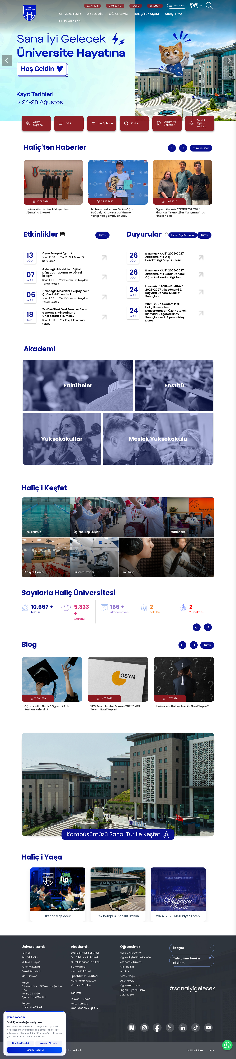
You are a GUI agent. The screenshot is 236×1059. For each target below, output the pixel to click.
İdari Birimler (29, 976)
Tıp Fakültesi (45, 370)
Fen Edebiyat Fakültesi (53, 397)
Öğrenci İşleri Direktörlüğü (135, 957)
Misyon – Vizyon (80, 999)
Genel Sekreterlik (32, 971)
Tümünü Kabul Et (34, 1049)
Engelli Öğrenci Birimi (132, 990)
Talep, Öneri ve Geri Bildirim (187, 960)
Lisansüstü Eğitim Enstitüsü (169, 385)
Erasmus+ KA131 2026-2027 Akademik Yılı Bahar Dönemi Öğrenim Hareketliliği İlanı (165, 274)
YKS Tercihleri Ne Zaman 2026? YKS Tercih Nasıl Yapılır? (115, 707)
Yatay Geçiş (127, 976)
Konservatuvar (47, 443)
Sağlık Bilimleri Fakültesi (97, 370)
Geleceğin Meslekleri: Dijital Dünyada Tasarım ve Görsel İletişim (62, 272)
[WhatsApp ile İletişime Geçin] (227, 1045)
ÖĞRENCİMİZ (118, 14)
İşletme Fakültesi (49, 388)
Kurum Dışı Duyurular (183, 235)
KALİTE (136, 5)
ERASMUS (155, 5)
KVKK (211, 1050)
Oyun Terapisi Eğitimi (57, 253)
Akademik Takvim (130, 962)
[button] (172, 148)
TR (200, 5)
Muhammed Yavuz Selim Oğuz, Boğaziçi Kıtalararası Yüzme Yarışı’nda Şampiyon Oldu (112, 212)
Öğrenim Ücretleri (130, 985)
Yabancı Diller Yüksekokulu (56, 434)
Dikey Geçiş (127, 980)
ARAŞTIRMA (173, 14)
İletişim (178, 948)
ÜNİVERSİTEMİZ (70, 14)
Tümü (102, 235)
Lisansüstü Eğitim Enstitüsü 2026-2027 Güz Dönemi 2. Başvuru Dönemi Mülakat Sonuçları (164, 291)
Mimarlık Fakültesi (92, 379)
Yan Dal (124, 971)
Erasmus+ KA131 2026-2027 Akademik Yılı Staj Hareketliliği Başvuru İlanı (164, 257)
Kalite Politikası (79, 1003)
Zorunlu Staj (127, 994)
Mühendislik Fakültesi (52, 379)
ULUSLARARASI (70, 21)
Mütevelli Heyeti (31, 962)
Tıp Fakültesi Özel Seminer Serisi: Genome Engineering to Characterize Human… (65, 312)
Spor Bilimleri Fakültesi (96, 397)
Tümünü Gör (201, 148)
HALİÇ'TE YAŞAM (146, 14)
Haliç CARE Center (131, 952)
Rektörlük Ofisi (30, 957)
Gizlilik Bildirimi (195, 1050)
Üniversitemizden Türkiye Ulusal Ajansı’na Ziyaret (48, 210)
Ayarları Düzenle (48, 1043)
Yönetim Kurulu (31, 966)
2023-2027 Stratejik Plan (85, 1008)
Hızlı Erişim (179, 5)
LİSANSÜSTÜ (115, 5)
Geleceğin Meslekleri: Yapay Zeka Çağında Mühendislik (65, 292)
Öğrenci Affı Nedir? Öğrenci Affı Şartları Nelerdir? (46, 707)
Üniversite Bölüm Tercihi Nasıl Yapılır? (182, 706)
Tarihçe (26, 952)
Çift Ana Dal (127, 966)
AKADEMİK (95, 14)
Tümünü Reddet (20, 1043)
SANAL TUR (92, 5)
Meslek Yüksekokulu (132, 439)
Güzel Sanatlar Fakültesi (97, 388)
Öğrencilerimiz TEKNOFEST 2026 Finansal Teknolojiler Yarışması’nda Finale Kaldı (180, 212)
